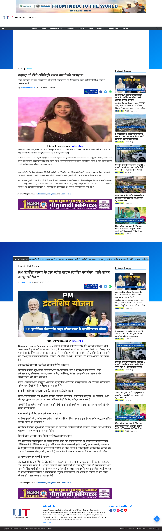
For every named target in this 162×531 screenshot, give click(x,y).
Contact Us (130, 529)
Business (100, 28)
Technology (113, 28)
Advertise (151, 529)
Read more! (47, 522)
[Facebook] (110, 510)
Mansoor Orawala (28, 88)
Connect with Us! (120, 506)
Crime (90, 28)
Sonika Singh (26, 282)
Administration (56, 28)
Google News (66, 194)
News (34, 28)
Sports (81, 28)
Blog (157, 529)
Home (21, 69)
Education (70, 28)
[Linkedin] (121, 510)
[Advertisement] (81, 46)
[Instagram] (118, 510)
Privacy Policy (141, 529)
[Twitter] (114, 510)
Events (125, 28)
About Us (49, 506)
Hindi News (32, 266)
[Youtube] (125, 510)
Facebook (42, 194)
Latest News (123, 71)
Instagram (51, 194)
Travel (43, 28)
